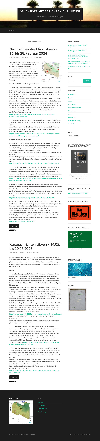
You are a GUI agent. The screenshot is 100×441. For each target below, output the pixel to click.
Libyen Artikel (72, 104)
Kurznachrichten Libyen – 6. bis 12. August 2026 (77, 51)
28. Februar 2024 (14, 57)
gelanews (25, 57)
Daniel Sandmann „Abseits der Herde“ (78, 193)
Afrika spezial (71, 94)
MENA (70, 114)
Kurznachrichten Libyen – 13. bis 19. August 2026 (78, 46)
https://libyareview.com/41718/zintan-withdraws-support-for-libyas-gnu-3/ (34, 163)
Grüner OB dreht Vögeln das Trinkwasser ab (79, 67)
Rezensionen (71, 117)
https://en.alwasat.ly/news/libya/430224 (22, 221)
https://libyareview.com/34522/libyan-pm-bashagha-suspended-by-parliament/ (35, 314)
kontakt (12, 30)
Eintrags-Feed (41, 405)
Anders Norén (80, 434)
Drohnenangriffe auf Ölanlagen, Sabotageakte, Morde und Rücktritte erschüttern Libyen (78, 56)
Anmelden (40, 402)
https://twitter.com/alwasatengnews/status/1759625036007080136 (32, 198)
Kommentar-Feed (42, 408)
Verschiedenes (72, 124)
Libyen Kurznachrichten (74, 107)
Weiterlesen (14, 226)
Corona (70, 97)
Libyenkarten (71, 110)
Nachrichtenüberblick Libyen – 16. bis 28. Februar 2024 (33, 51)
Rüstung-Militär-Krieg (74, 120)
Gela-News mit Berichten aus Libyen (50, 11)
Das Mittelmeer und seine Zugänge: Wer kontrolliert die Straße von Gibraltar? (79, 62)
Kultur (70, 101)
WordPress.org (42, 412)
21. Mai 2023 (13, 252)
